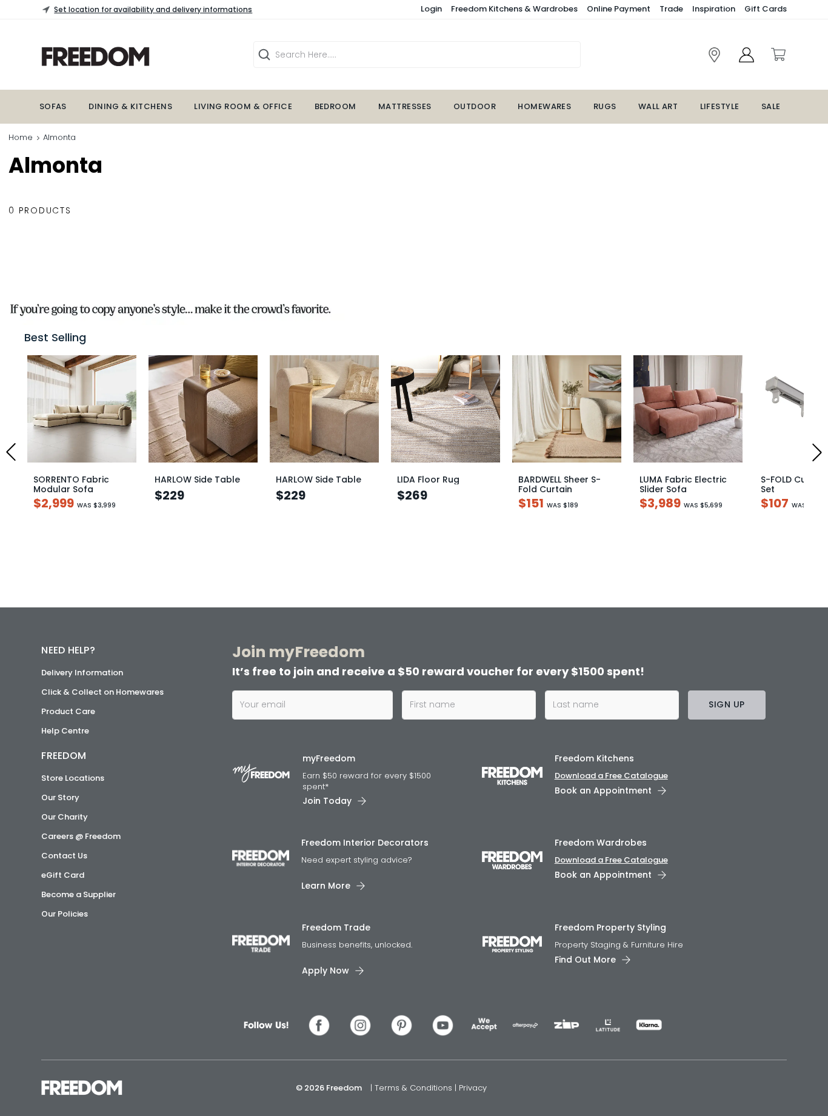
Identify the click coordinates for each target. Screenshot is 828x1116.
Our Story (60, 797)
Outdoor (474, 106)
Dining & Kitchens (130, 106)
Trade (671, 9)
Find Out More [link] (585, 960)
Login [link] (431, 9)
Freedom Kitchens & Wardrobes (514, 9)
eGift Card (62, 875)
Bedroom (335, 106)
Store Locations (72, 778)
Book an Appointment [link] (603, 790)
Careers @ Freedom (81, 836)
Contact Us (64, 855)
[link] (132, 57)
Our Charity (64, 817)
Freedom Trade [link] (336, 927)
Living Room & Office (243, 106)
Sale (771, 106)
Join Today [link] (327, 801)
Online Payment (618, 9)
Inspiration (713, 9)
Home (20, 137)
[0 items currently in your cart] (778, 54)
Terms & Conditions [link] (415, 1088)
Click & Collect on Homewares (102, 692)
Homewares (544, 106)
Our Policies (64, 914)
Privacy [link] (473, 1088)
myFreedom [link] (328, 758)
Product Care (68, 711)
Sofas (53, 106)
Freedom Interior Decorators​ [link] (365, 843)
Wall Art (658, 106)
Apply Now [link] (325, 970)
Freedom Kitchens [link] (594, 758)
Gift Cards (765, 9)
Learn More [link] (325, 886)
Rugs (604, 106)
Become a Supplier (78, 894)
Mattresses (405, 106)
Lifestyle (720, 106)
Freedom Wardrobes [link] (601, 843)
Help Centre (65, 731)
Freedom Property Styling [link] (610, 927)
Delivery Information (82, 672)
